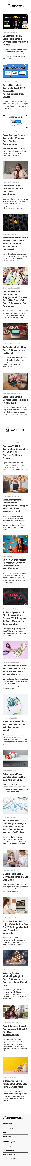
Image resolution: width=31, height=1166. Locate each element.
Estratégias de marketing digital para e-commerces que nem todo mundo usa (15, 979)
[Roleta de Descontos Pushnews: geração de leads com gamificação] (15, 544)
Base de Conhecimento (10, 1154)
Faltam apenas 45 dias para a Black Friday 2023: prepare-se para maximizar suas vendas (15, 618)
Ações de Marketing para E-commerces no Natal (14, 350)
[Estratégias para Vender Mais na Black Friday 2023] (15, 381)
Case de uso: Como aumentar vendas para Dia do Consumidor (14, 140)
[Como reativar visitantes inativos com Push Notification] (15, 170)
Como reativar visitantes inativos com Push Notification (13, 190)
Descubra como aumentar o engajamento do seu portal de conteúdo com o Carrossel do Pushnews (15, 299)
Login (4, 1133)
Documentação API (9, 1151)
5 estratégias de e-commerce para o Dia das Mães (15, 876)
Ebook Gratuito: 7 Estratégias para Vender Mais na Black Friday (15, 40)
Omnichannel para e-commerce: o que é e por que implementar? (15, 1030)
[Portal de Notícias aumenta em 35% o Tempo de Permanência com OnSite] (15, 71)
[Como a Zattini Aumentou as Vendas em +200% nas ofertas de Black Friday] (15, 429)
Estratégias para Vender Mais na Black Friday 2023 (15, 399)
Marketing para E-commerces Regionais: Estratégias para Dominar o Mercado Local (15, 505)
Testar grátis (7, 1136)
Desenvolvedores (8, 1147)
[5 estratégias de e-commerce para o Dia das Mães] (15, 858)
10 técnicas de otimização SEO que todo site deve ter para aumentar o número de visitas (14, 826)
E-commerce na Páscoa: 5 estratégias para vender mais (15, 1083)
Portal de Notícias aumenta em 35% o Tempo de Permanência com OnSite (14, 91)
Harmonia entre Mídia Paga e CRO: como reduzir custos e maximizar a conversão (15, 243)
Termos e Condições (9, 1158)
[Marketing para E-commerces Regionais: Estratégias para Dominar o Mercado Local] (15, 484)
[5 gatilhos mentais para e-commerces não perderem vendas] (15, 704)
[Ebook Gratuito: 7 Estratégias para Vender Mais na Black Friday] (15, 21)
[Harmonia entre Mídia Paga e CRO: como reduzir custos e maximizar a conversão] (15, 222)
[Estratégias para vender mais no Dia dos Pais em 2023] (15, 758)
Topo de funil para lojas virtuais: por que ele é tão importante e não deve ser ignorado (15, 927)
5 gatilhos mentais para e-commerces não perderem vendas (14, 726)
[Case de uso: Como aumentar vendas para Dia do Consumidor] (15, 121)
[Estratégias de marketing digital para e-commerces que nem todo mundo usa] (15, 958)
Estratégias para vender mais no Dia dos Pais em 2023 (14, 777)
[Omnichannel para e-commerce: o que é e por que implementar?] (15, 1012)
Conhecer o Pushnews (9, 1129)
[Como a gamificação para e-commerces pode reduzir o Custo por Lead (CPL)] (15, 650)
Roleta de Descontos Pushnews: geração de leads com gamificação (14, 564)
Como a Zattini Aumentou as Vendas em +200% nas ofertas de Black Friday (15, 452)
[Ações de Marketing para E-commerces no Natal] (15, 332)
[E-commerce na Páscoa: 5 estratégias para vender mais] (15, 1065)
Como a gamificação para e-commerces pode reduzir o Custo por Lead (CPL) (15, 670)
